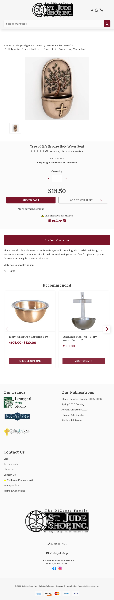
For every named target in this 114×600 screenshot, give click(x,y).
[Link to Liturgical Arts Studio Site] (17, 402)
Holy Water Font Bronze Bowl (29, 336)
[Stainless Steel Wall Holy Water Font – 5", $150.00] (83, 311)
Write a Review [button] (74, 151)
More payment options (31, 208)
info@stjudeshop (58, 553)
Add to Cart (83, 360)
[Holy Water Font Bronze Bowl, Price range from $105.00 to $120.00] (30, 311)
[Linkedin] (64, 221)
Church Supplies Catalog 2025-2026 (81, 398)
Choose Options (30, 360)
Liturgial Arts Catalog (72, 414)
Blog (6, 458)
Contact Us (10, 474)
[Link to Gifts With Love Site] (17, 431)
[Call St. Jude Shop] (92, 9)
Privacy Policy (11, 485)
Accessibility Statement (88, 586)
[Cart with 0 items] (101, 10)
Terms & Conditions (14, 490)
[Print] (57, 221)
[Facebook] (49, 221)
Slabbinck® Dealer (71, 420)
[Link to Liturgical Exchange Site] (17, 416)
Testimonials (11, 464)
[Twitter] (60, 221)
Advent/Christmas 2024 (74, 409)
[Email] (53, 221)
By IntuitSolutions (46, 586)
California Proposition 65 (58, 215)
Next (106, 329)
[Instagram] (59, 568)
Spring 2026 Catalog (72, 404)
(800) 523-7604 (58, 543)
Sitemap (59, 586)
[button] (13, 10)
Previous (7, 329)
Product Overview (57, 240)
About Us (9, 469)
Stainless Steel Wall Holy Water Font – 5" (79, 338)
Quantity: (57, 171)
